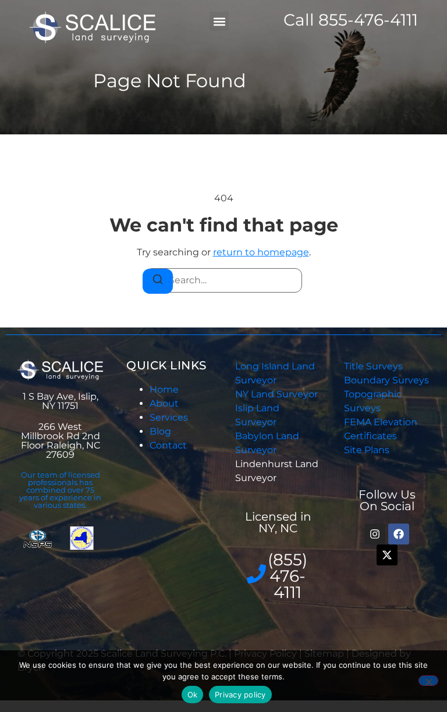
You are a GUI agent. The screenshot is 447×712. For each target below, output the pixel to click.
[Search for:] (223, 280)
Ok (192, 694)
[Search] (158, 281)
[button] (219, 21)
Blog (160, 431)
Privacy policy (240, 694)
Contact (168, 445)
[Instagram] (374, 534)
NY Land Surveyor (277, 394)
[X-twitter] (387, 554)
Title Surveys (373, 366)
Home (164, 389)
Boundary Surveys (386, 380)
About (164, 403)
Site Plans (366, 449)
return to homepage (261, 252)
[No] (428, 680)
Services (169, 417)
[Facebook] (398, 534)
